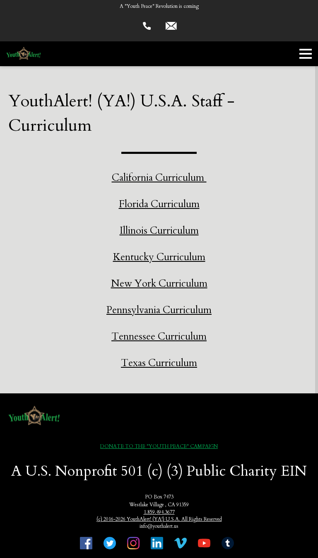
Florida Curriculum (159, 204)
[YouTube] (204, 544)
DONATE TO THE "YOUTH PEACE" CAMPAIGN (159, 446)
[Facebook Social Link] (86, 544)
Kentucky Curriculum (159, 257)
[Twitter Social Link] (109, 544)
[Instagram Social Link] (133, 544)
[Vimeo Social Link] (180, 544)
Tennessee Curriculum (159, 336)
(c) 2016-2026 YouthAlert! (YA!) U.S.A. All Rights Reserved (159, 519)
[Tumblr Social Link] (227, 544)
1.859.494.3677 (159, 512)
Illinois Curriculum (159, 230)
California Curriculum (159, 177)
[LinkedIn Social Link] (157, 544)
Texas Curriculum (159, 363)
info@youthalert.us (159, 526)
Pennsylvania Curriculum (159, 310)
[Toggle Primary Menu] (305, 53)
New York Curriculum (159, 283)
